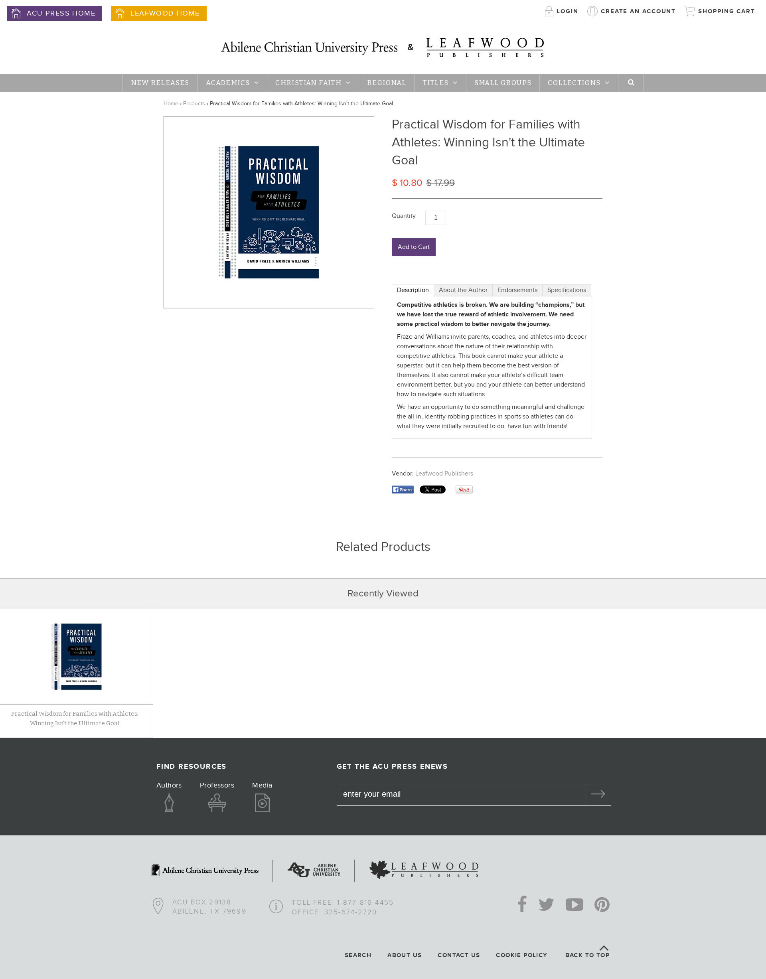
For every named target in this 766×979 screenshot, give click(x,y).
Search (358, 955)
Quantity (404, 216)
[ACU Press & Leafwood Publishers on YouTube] (574, 905)
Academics (228, 83)
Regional (386, 83)
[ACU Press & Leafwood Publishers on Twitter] (546, 905)
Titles (435, 83)
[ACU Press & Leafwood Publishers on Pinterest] (602, 905)
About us (404, 955)
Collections (574, 83)
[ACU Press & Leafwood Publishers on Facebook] (522, 905)
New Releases (160, 83)
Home (171, 104)
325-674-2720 (350, 912)
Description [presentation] (413, 290)
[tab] (413, 290)
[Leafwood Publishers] (423, 871)
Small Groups (503, 83)
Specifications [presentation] (566, 290)
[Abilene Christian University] (314, 871)
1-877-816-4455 (365, 903)
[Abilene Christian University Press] (205, 871)
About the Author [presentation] (463, 290)
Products (194, 104)
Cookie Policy (521, 955)
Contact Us (459, 955)
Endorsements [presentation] (517, 290)
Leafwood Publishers (444, 474)
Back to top (587, 955)
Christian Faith (308, 83)
